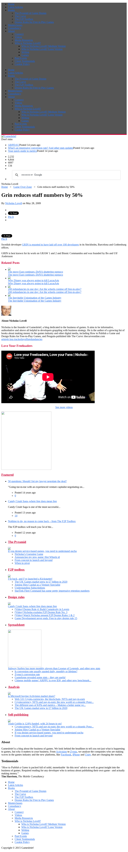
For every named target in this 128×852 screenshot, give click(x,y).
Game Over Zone (22, 187)
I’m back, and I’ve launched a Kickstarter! (30, 578)
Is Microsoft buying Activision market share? (31, 696)
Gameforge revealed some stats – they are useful (40, 677)
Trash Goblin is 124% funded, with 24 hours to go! (35, 723)
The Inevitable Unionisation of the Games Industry (34, 297)
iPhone (76, 754)
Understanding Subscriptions (30, 587)
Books (11, 10)
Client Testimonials (25, 61)
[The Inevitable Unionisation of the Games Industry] (9, 295)
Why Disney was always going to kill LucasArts (33, 280)
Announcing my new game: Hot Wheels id (37, 557)
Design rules (16, 597)
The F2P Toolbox (24, 19)
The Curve (20, 16)
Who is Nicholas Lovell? (28, 43)
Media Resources (24, 40)
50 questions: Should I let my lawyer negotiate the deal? (37, 481)
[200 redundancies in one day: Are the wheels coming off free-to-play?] (9, 286)
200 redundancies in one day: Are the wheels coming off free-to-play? (44, 289)
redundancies (35, 339)
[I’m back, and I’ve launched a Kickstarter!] (9, 576)
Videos (18, 37)
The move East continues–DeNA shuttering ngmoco (35, 271)
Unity (88, 754)
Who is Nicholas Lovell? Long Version (41, 49)
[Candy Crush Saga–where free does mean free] (9, 603)
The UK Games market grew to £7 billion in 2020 (41, 581)
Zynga (73, 751)
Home (11, 4)
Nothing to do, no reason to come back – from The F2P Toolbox (42, 521)
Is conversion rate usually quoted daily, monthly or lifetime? (46, 671)
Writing (25, 52)
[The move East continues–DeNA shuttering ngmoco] (9, 269)
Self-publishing (18, 714)
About (11, 31)
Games (25, 55)
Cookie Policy (22, 64)
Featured (7, 474)
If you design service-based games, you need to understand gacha (42, 551)
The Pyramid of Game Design (30, 13)
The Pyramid (17, 542)
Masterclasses (15, 25)
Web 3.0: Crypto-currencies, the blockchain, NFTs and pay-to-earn (50, 699)
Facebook (66, 754)
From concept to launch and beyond (33, 560)
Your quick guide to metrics (22, 151)
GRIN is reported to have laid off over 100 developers (50, 244)
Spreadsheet (16, 624)
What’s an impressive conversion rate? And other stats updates (40, 147)
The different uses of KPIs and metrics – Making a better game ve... (50, 705)
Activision (61, 751)
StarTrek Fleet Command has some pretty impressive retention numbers (52, 590)
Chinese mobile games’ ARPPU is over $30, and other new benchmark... (53, 680)
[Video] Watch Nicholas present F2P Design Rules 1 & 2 (44, 615)
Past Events (21, 58)
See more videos (64, 407)
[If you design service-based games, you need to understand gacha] (9, 548)
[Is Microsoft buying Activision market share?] (9, 693)
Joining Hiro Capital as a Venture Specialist (37, 584)
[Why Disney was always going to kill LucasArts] (9, 278)
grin (3, 339)
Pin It (11, 217)
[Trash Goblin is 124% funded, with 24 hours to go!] (9, 721)
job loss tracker (13, 339)
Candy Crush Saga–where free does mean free (32, 501)
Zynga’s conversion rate (27, 674)
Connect (19, 34)
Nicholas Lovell (13, 203)
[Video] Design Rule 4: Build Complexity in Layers (42, 609)
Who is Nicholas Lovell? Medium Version (43, 46)
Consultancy (14, 28)
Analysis (14, 687)
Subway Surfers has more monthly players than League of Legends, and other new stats (54, 668)
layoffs (24, 339)
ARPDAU (13, 145)
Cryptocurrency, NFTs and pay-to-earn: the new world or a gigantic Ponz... (54, 702)
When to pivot (22, 563)
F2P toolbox (16, 569)
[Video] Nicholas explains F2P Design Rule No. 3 (41, 612)
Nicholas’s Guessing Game (29, 554)
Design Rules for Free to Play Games (34, 22)
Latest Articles (15, 7)
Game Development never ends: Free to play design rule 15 (46, 618)
